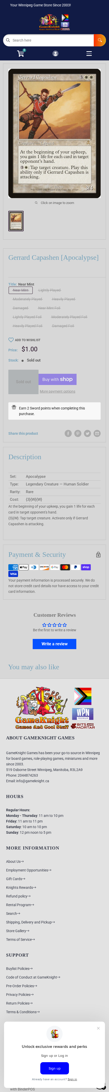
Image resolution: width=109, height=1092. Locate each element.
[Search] (100, 40)
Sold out (23, 381)
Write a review (55, 643)
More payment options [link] (57, 391)
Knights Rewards (19, 887)
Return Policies (17, 1003)
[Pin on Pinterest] (77, 433)
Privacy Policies (18, 995)
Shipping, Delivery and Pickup (29, 922)
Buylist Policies (17, 969)
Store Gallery (16, 931)
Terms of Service (19, 939)
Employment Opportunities (27, 870)
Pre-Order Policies (20, 986)
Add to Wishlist (27, 340)
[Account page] (55, 53)
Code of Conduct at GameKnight (31, 977)
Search (11, 913)
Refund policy (16, 896)
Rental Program (18, 905)
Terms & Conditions (21, 1012)
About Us (13, 861)
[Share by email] (97, 433)
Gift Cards (14, 879)
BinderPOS (26, 1089)
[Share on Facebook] (68, 433)
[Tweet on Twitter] (87, 433)
